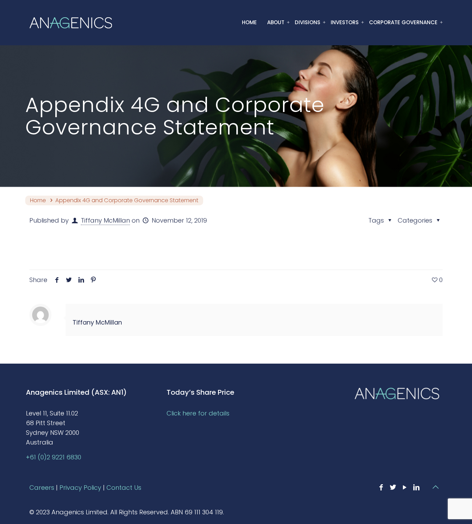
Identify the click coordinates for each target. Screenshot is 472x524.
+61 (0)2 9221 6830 (53, 457)
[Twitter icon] (393, 487)
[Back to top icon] (435, 487)
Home (38, 200)
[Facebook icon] (381, 487)
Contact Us (123, 487)
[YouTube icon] (404, 487)
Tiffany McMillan (105, 220)
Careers (41, 487)
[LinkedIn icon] (416, 487)
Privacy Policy (80, 487)
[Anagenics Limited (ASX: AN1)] (70, 22)
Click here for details (198, 413)
